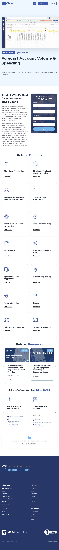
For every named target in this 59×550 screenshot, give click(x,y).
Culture (33, 496)
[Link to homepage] (17, 3)
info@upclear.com (16, 470)
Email (35, 121)
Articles (33, 514)
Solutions (4, 491)
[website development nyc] (52, 542)
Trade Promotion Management (17, 419)
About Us (33, 488)
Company (36, 115)
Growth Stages (6, 496)
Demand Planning (13, 424)
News (32, 519)
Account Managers (14, 425)
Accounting (37, 424)
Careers (33, 499)
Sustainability (5, 504)
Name (35, 102)
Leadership (34, 493)
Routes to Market (7, 499)
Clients (4, 512)
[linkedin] (18, 532)
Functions (4, 493)
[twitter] (26, 532)
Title (35, 109)
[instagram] (23, 532)
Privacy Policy (13, 541)
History (33, 491)
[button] (56, 366)
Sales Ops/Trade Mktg (15, 421)
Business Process (7, 488)
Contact (33, 501)
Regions (4, 501)
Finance (11, 422)
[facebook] (21, 532)
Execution (37, 419)
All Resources (34, 512)
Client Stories (5, 514)
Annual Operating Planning (16, 416)
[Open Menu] (34, 3)
